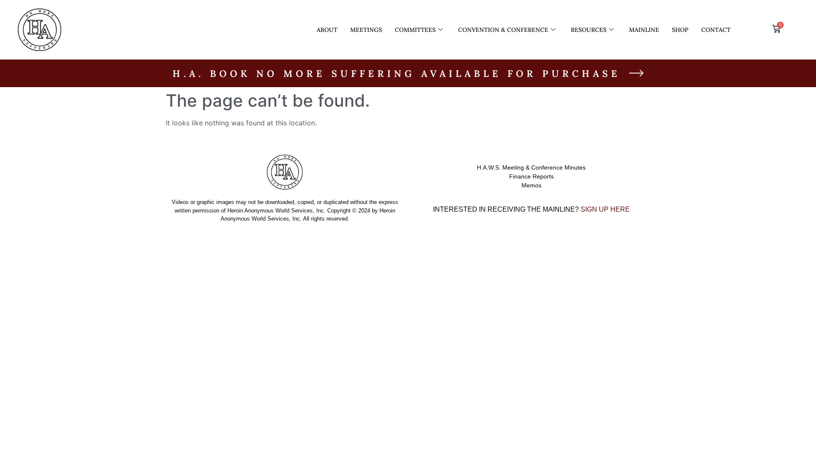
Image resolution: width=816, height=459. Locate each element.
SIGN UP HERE (605, 209)
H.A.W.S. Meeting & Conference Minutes (531, 167)
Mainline (644, 30)
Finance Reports (531, 176)
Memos (531, 185)
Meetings (366, 30)
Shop (680, 30)
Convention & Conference (503, 30)
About (327, 30)
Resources (588, 30)
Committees (415, 30)
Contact (716, 30)
